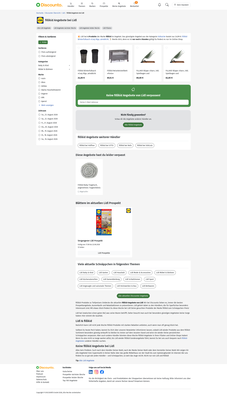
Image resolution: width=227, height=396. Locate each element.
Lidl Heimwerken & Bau (126, 286)
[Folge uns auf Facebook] (102, 372)
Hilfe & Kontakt (42, 382)
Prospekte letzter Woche (73, 377)
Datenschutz (41, 379)
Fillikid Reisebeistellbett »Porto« (117, 72)
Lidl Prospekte (104, 253)
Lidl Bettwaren (148, 286)
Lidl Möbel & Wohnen (165, 272)
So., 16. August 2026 (49, 139)
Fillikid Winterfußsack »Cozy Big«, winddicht (87, 72)
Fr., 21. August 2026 (49, 123)
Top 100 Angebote (70, 380)
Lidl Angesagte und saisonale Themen (95, 286)
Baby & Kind (43, 65)
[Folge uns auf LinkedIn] (91, 372)
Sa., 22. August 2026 (49, 119)
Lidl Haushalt (119, 272)
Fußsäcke (162, 36)
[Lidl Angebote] (40, 20)
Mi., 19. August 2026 (49, 131)
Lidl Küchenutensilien (88, 279)
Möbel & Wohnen (45, 69)
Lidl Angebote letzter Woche (89, 28)
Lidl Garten (103, 272)
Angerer (44, 94)
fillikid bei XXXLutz (145, 145)
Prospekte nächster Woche (74, 374)
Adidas (44, 86)
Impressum (41, 377)
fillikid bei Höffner (87, 145)
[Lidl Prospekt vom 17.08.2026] (104, 222)
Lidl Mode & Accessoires (140, 272)
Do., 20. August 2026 (49, 127)
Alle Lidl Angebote (44, 28)
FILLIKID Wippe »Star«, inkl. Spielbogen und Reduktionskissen (147, 72)
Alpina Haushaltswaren (51, 90)
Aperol (44, 101)
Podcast (39, 374)
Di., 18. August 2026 (49, 135)
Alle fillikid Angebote (133, 125)
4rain (43, 78)
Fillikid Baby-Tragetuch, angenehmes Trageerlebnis (89, 186)
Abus (43, 82)
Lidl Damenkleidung (111, 279)
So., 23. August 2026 (49, 115)
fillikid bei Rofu (125, 145)
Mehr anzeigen (47, 105)
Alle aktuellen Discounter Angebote (133, 296)
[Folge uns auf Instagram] (96, 372)
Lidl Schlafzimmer (132, 279)
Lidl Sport (150, 279)
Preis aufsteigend (48, 52)
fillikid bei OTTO (106, 145)
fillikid (44, 42)
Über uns (40, 371)
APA (42, 97)
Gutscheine (67, 371)
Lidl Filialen (107, 28)
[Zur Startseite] (50, 4)
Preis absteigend (48, 56)
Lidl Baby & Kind (86, 272)
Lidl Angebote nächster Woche (65, 28)
